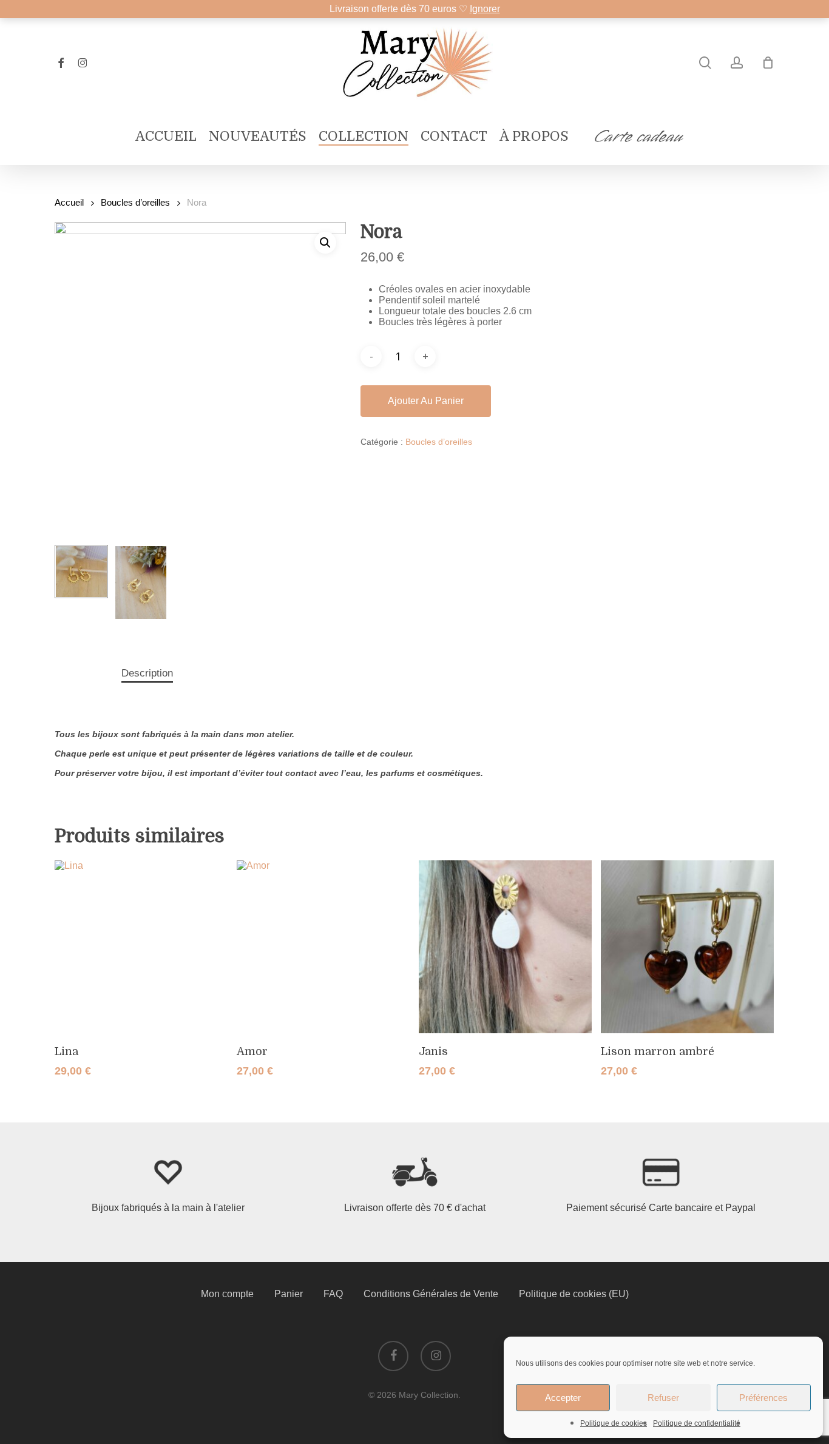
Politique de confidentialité (696, 1423)
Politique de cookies (613, 1423)
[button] (325, 243)
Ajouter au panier (426, 401)
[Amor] (323, 946)
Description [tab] (147, 673)
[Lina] (141, 946)
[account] (736, 62)
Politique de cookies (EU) (574, 1294)
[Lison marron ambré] (687, 946)
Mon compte (227, 1294)
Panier (288, 1294)
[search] (705, 62)
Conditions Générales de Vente (431, 1294)
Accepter (563, 1397)
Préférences (763, 1397)
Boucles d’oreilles (135, 202)
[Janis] (505, 946)
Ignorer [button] (485, 9)
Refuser (663, 1397)
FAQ (333, 1294)
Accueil (69, 202)
